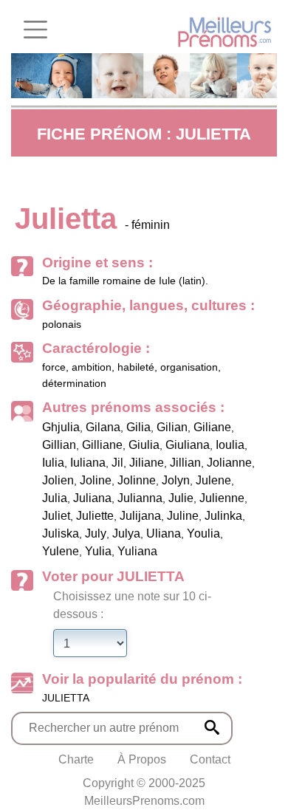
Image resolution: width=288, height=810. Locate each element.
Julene (213, 480)
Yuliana (137, 551)
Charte (76, 759)
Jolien (58, 480)
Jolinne (136, 480)
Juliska (60, 533)
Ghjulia (61, 427)
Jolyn (176, 480)
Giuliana (187, 445)
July (95, 533)
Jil (117, 462)
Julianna (139, 498)
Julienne (221, 498)
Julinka (223, 515)
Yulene (60, 551)
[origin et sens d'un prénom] (212, 727)
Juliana (92, 498)
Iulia (53, 462)
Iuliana (88, 462)
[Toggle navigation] (35, 29)
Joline (96, 480)
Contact (210, 759)
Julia (54, 498)
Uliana (163, 533)
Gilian (172, 427)
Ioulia (230, 445)
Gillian (59, 445)
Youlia (203, 533)
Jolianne (229, 462)
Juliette (95, 515)
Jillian (185, 462)
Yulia (98, 551)
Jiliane (146, 462)
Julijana (140, 515)
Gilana (103, 427)
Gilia (138, 427)
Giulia (144, 445)
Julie (180, 498)
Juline (183, 515)
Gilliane (102, 445)
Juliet (56, 515)
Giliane (212, 427)
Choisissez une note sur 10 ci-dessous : (132, 605)
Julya (126, 533)
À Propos (141, 759)
